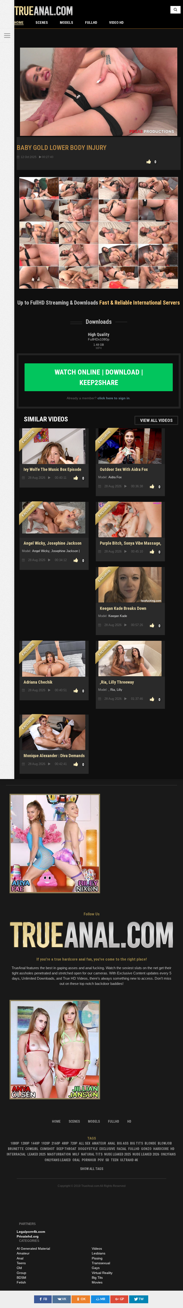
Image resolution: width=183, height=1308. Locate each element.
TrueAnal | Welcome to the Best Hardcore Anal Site (43, 10)
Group (21, 1273)
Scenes (42, 22)
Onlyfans (168, 1154)
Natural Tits (91, 1154)
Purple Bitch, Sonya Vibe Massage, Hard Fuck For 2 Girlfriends (129, 546)
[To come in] (7, 21)
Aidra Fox (115, 477)
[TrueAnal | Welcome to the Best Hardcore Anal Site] (7, 7)
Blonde (150, 1143)
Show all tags (91, 1169)
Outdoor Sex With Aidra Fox (124, 469)
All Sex (84, 1143)
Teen (114, 1160)
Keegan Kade (117, 616)
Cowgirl (31, 1149)
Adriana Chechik (38, 682)
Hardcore (161, 1149)
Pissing (97, 1258)
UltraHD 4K (129, 1160)
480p (65, 1143)
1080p (14, 1143)
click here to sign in (113, 398)
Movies (97, 1282)
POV (101, 1160)
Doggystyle (88, 1149)
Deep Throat (66, 1149)
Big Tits (136, 1143)
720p (73, 1143)
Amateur (99, 1143)
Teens (21, 1263)
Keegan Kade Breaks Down (123, 608)
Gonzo (146, 1149)
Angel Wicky (40, 551)
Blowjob (165, 1143)
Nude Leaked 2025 (117, 1154)
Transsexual (101, 1263)
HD (172, 1149)
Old (19, 1268)
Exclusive (107, 1149)
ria (112, 689)
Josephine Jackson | (65, 551)
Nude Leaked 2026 (145, 1154)
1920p (45, 1143)
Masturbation (59, 1154)
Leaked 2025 (36, 1154)
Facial (122, 1149)
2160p (55, 1143)
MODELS (66, 22)
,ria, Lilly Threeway (117, 682)
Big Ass (122, 1143)
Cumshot (47, 1149)
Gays (96, 1268)
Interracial (16, 1154)
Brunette (16, 1149)
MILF (75, 1154)
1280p (25, 1143)
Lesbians (98, 1253)
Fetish (21, 1282)
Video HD (116, 22)
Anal (111, 1143)
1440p (35, 1143)
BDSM (21, 1277)
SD (107, 1160)
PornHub (89, 1160)
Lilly (119, 689)
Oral (76, 1160)
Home (19, 22)
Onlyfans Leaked (58, 1160)
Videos (97, 1248)
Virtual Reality (102, 1273)
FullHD (91, 22)
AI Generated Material (33, 1248)
